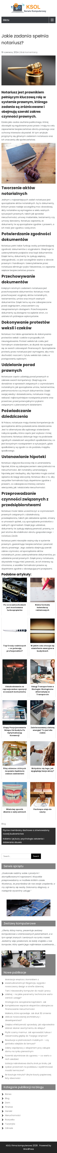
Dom (7, 1102)
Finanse (9, 1106)
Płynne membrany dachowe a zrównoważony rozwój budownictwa (26, 832)
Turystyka (10, 1123)
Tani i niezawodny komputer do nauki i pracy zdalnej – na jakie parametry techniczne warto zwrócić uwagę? (29, 994)
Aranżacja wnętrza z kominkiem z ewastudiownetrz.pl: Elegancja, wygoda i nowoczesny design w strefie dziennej (25, 983)
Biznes (8, 1094)
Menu (6, 20)
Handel (8, 1111)
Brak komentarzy (29, 52)
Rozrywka (9, 1119)
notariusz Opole (9, 535)
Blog (3, 823)
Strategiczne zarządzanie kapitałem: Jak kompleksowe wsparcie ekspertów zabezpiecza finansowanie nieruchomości (29, 1006)
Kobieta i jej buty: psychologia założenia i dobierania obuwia (23, 840)
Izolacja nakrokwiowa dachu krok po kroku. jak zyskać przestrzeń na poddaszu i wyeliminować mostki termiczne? (29, 1067)
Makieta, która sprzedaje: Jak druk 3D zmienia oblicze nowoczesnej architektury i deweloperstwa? (28, 1017)
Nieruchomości (12, 1115)
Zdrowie (9, 1128)
